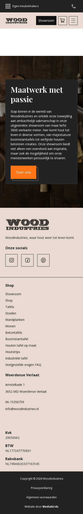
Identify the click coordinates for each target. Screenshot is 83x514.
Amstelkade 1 (15, 385)
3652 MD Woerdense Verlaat (26, 391)
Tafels (9, 307)
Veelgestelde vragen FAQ (23, 365)
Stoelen (10, 313)
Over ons (23, 172)
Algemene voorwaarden (41, 497)
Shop (9, 300)
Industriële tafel (16, 358)
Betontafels (13, 332)
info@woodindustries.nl (22, 409)
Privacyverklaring (41, 488)
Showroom (46, 20)
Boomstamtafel (16, 339)
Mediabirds (50, 506)
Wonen (10, 326)
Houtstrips (12, 352)
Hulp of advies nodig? (74, 6)
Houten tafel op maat (20, 345)
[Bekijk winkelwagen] (62, 20)
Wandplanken (15, 320)
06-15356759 (14, 402)
